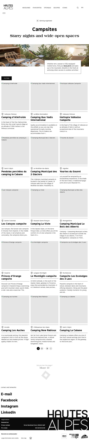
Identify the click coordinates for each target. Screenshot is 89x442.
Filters (6, 78)
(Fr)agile (47, 8)
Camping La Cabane (74, 321)
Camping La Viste (44, 214)
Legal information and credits (10, 438)
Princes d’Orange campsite (15, 267)
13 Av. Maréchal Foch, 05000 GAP (34, 425)
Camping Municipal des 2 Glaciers (44, 162)
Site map (23, 438)
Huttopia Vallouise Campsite (74, 108)
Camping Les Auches (15, 321)
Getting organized (45, 21)
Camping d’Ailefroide (15, 108)
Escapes (57, 8)
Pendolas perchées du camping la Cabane (15, 162)
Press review (5, 425)
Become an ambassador (9, 434)
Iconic (64, 8)
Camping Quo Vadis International (44, 108)
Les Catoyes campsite (15, 214)
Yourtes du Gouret (74, 162)
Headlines (26, 8)
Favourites (37, 8)
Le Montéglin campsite (44, 267)
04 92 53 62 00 (40, 428)
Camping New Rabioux (44, 321)
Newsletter (5, 422)
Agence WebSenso (30, 438)
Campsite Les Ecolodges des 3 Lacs (74, 267)
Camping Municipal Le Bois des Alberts (74, 214)
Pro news (4, 428)
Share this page (44, 367)
